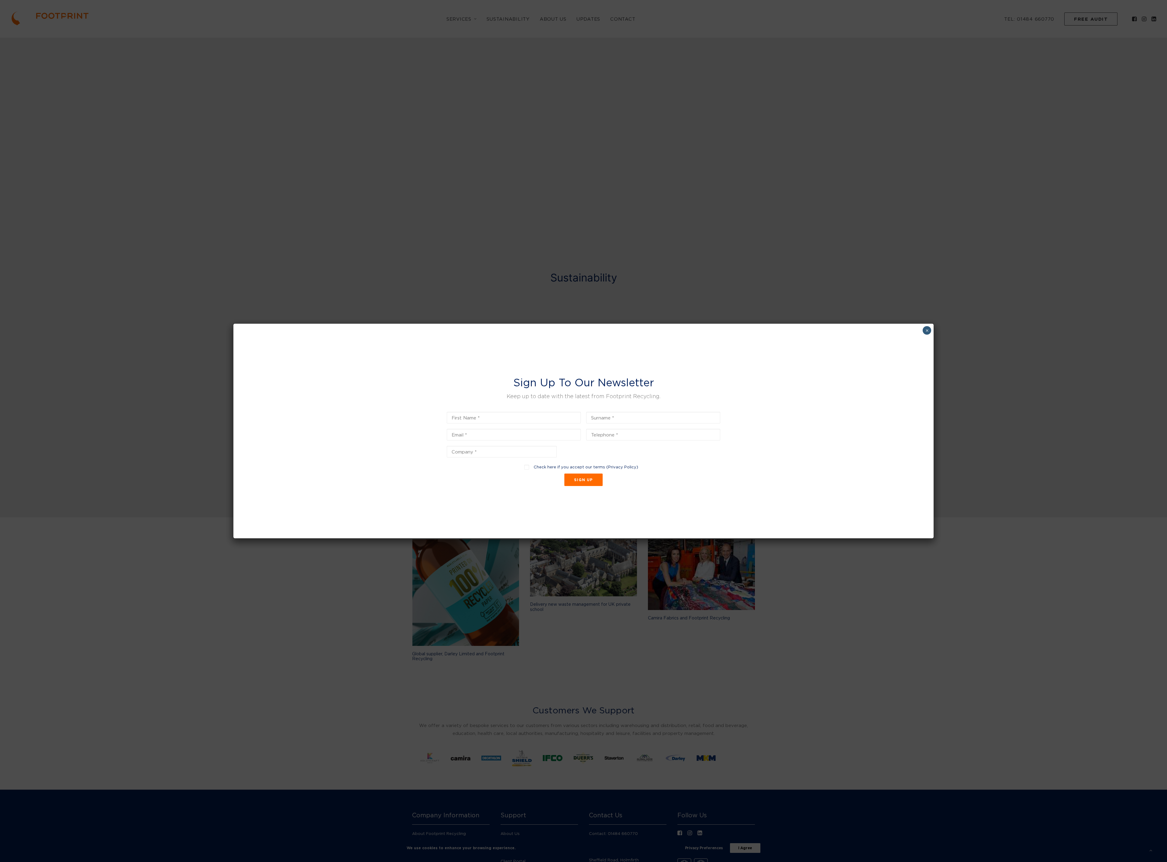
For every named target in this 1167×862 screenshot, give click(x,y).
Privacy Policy (622, 467)
